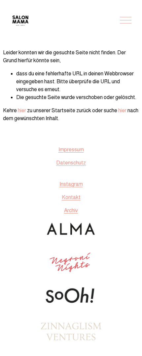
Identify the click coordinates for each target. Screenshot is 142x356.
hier (22, 110)
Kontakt (71, 197)
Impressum (71, 149)
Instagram (71, 184)
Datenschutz (71, 162)
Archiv (71, 210)
